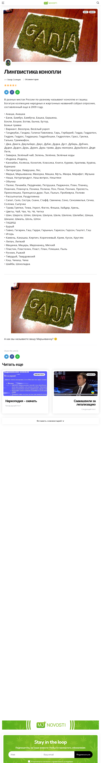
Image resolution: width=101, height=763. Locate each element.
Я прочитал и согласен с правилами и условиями (52, 761)
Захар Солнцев (14, 79)
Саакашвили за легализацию (85, 402)
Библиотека (39, 374)
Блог (85, 12)
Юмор (92, 12)
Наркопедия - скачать (21, 401)
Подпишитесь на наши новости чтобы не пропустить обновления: (51, 748)
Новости (91, 374)
